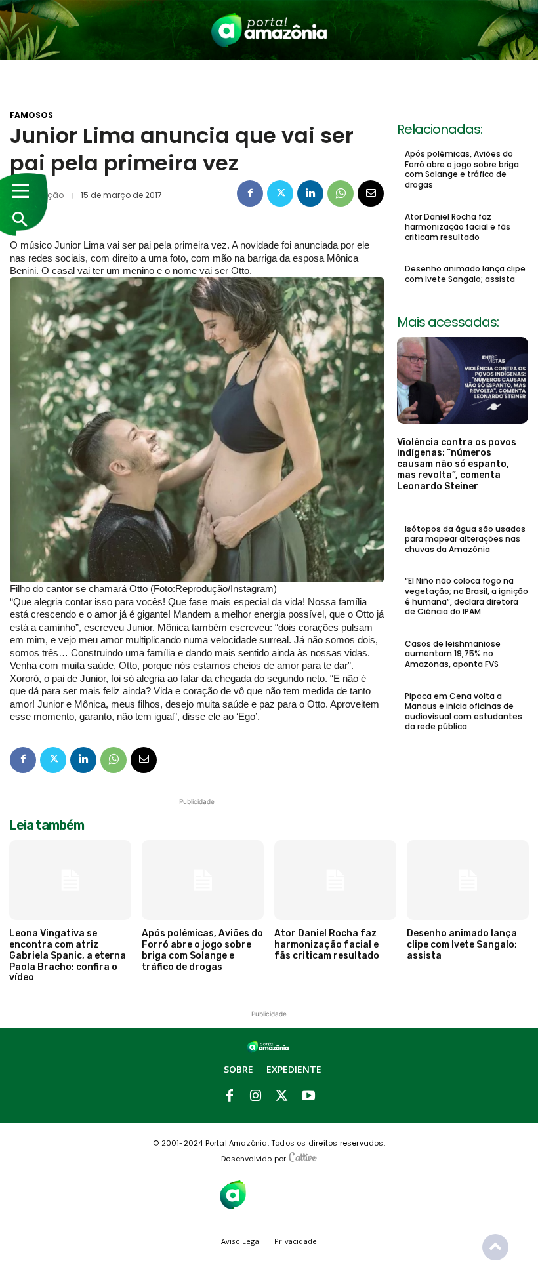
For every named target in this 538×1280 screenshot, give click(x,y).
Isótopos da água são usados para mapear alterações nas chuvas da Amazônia (465, 539)
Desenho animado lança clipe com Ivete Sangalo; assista (465, 274)
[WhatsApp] (340, 193)
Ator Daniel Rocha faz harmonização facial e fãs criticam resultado (457, 227)
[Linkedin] (310, 193)
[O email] (371, 193)
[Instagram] (256, 1096)
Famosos (31, 115)
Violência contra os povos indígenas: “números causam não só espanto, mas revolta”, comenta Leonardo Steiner (456, 464)
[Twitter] (280, 193)
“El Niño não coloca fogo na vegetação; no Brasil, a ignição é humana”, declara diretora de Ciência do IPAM (466, 596)
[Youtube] (308, 1096)
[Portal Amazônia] (269, 30)
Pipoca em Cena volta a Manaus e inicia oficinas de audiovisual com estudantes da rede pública (463, 711)
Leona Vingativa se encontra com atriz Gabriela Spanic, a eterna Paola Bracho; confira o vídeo (67, 955)
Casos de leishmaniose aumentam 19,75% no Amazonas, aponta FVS (453, 654)
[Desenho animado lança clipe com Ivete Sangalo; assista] (468, 880)
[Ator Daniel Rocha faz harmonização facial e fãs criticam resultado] (335, 880)
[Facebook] (250, 193)
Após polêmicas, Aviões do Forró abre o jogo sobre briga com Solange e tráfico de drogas (462, 169)
